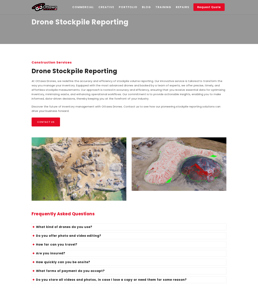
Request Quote (209, 7)
